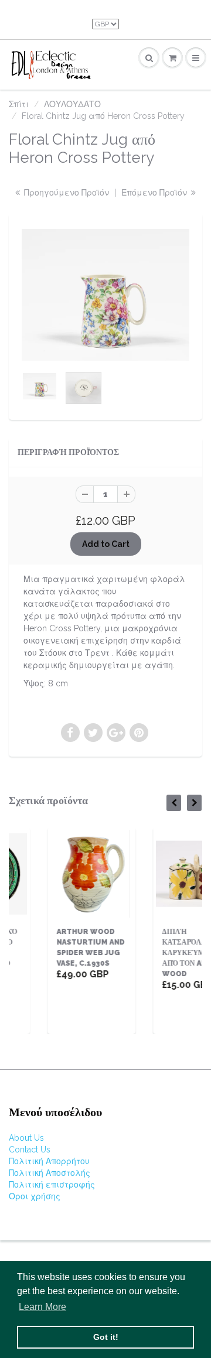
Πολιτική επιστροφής (52, 1184)
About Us (26, 1138)
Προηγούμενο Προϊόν (65, 192)
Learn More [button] (42, 1307)
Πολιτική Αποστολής (49, 1173)
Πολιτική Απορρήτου (49, 1161)
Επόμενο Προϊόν (155, 192)
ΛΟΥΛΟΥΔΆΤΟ (72, 104)
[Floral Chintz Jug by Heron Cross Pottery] (105, 295)
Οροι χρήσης (34, 1196)
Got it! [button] (105, 1337)
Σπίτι (19, 104)
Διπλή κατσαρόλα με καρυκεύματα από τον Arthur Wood (172, 953)
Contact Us (29, 1149)
